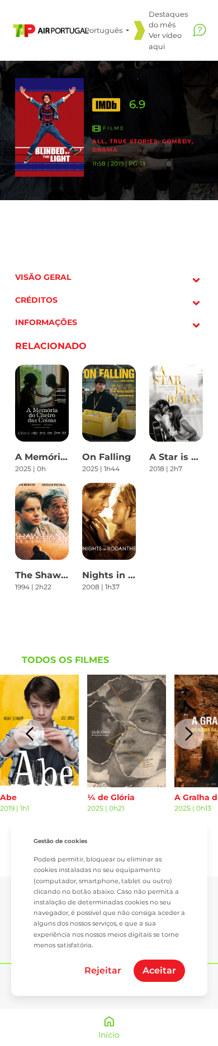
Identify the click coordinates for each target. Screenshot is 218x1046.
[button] (29, 734)
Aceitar (159, 970)
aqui (157, 46)
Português (104, 30)
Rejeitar (102, 970)
